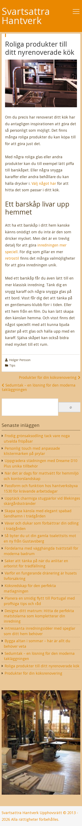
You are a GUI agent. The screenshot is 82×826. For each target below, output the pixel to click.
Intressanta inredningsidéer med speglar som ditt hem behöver (39, 631)
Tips (12, 365)
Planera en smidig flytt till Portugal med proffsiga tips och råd (39, 601)
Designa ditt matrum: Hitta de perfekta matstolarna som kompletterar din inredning (39, 616)
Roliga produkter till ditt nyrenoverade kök (42, 665)
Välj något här (44, 183)
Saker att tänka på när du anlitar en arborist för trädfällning (36, 563)
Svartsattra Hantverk (26, 16)
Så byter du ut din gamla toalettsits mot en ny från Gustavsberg (40, 538)
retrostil (12, 258)
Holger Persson (19, 360)
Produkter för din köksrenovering (48, 377)
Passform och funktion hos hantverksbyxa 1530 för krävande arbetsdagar (41, 488)
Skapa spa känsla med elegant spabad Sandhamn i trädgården (37, 513)
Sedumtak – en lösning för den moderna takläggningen (38, 387)
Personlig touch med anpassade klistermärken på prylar (32, 451)
